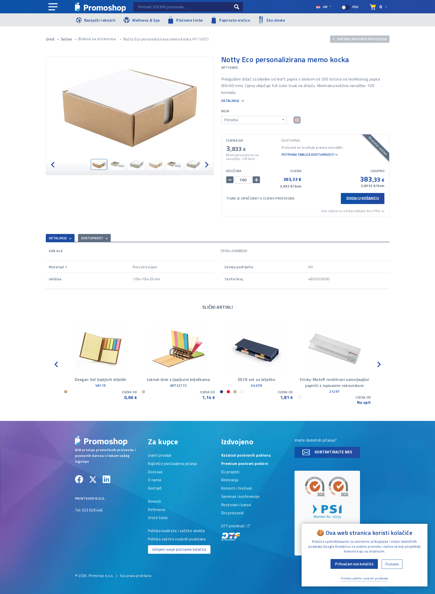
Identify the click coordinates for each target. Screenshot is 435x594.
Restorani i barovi (236, 505)
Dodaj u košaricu (362, 198)
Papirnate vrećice (234, 20)
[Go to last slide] (53, 164)
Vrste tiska (157, 518)
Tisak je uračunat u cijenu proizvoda (260, 198)
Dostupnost (92, 238)
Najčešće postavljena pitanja (172, 463)
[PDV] (345, 7)
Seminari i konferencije (240, 496)
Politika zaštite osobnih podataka (177, 539)
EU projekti (230, 472)
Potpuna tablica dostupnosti (308, 154)
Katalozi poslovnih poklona (246, 455)
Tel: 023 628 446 (89, 510)
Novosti (154, 501)
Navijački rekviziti (100, 20)
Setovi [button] (67, 39)
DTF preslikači (233, 526)
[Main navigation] (53, 7)
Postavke (392, 564)
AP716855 (200, 39)
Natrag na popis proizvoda (361, 39)
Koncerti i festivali (236, 488)
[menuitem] (99, 164)
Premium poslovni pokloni (244, 463)
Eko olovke (276, 20)
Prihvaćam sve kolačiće (354, 564)
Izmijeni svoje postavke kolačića (179, 549)
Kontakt (155, 488)
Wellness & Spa (146, 20)
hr (325, 6)
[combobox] (254, 120)
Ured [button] (50, 39)
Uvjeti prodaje (159, 455)
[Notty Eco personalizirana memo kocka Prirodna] (130, 107)
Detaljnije (230, 100)
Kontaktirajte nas (333, 452)
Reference (156, 509)
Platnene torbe (189, 20)
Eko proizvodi (232, 513)
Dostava (155, 472)
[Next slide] (206, 164)
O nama (154, 480)
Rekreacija (230, 480)
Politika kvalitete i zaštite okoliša (176, 531)
